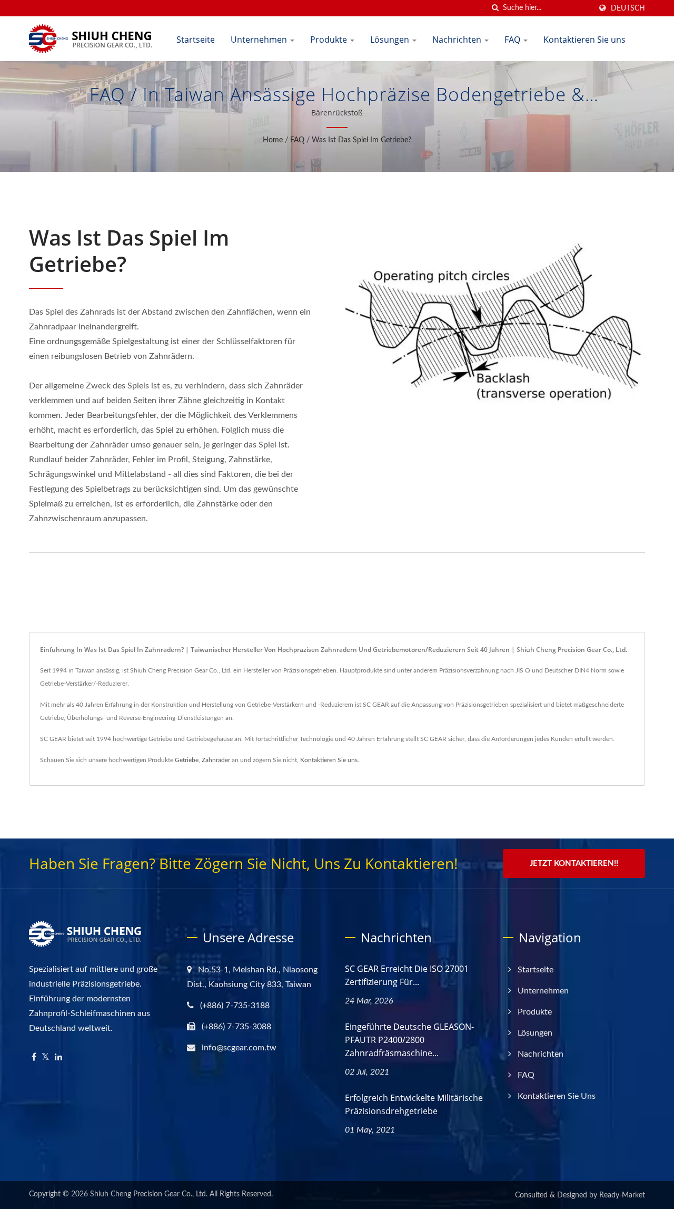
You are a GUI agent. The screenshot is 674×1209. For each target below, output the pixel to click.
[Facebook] (34, 1057)
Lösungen (390, 39)
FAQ (513, 39)
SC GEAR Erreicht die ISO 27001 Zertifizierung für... (407, 975)
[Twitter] (45, 1057)
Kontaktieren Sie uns (584, 39)
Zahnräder (216, 760)
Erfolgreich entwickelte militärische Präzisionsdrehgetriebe (414, 1104)
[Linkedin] (58, 1057)
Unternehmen (260, 39)
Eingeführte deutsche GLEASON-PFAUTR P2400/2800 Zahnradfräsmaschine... (409, 1040)
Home (273, 140)
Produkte (329, 39)
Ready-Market (622, 1195)
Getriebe (187, 760)
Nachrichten (457, 39)
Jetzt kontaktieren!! (574, 863)
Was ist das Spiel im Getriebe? (361, 140)
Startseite (195, 39)
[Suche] (495, 8)
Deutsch (628, 8)
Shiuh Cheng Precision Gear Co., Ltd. (148, 1194)
